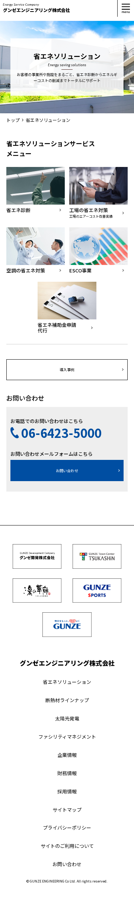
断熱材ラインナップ (67, 700)
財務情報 (67, 773)
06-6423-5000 (61, 432)
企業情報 (67, 754)
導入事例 (67, 369)
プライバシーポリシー (67, 827)
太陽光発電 (67, 718)
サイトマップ (67, 809)
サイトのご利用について (67, 845)
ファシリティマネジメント (67, 736)
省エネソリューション (67, 681)
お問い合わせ (67, 470)
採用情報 (67, 791)
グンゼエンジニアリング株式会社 (36, 10)
